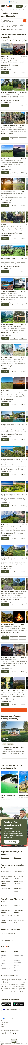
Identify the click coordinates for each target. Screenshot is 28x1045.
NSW (2, 27)
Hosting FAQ (17, 970)
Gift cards (3, 955)
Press (2, 966)
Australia (8, 10)
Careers (3, 963)
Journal (3, 960)
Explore (3, 10)
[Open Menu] (25, 6)
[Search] (24, 20)
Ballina (21, 25)
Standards (16, 968)
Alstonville (22, 10)
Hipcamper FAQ (5, 968)
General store (4, 958)
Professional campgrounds (17, 961)
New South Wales (15, 10)
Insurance (16, 965)
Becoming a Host (18, 955)
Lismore (15, 25)
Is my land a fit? (18, 958)
